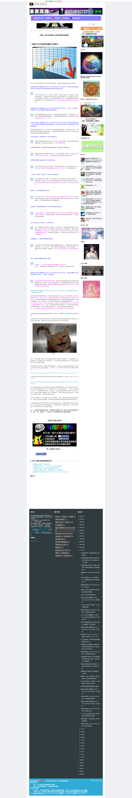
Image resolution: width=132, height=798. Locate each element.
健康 (72, 516)
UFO (36, 528)
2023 (81, 524)
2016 (81, 544)
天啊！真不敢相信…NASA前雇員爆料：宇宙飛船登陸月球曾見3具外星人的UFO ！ (90, 580)
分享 (41, 454)
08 (81, 737)
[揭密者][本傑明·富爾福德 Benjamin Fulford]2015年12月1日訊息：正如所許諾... (90, 703)
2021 (81, 530)
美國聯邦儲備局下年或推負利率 (41, 464)
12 (81, 550)
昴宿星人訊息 (60, 539)
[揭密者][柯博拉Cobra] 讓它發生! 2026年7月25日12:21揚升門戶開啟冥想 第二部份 (94, 180)
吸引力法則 (59, 522)
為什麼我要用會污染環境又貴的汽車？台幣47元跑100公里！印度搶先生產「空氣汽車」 (90, 560)
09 (81, 734)
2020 (81, 533)
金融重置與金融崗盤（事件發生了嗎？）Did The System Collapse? (51, 471)
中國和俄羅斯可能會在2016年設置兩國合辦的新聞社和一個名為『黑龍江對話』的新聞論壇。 (90, 659)
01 (81, 757)
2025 (81, 519)
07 (81, 740)
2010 (81, 771)
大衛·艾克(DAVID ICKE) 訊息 (64, 533)
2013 (81, 762)
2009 (81, 774)
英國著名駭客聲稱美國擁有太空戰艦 (89, 686)
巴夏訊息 (68, 536)
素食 (58, 553)
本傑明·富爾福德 (90, 120)
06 (81, 743)
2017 (81, 541)
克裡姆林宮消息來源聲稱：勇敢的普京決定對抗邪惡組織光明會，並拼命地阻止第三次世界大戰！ (90, 647)
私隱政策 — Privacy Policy (65, 793)
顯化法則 (68, 555)
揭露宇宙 (97, 120)
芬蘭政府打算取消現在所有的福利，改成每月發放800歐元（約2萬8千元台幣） (90, 666)
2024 (81, 521)
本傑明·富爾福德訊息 (62, 542)
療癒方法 (59, 547)
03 (81, 751)
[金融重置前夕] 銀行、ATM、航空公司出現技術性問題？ (48, 466)
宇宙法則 (59, 536)
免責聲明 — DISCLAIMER (79, 793)
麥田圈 (40, 528)
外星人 (68, 522)
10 (81, 731)
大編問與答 (59, 525)
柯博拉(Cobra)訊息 (61, 544)
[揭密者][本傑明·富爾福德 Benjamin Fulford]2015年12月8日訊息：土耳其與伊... (90, 691)
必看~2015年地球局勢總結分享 (88, 594)
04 (81, 748)
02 (81, 754)
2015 (81, 547)
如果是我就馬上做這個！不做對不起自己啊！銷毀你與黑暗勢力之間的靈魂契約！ (90, 567)
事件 (40, 532)
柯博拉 (83, 120)
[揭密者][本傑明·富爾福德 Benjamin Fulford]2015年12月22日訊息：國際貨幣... (90, 600)
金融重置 (67, 313)
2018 (81, 538)
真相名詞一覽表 (34, 541)
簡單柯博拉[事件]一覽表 (91, 33)
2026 (81, 516)
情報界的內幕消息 (42, 529)
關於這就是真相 (76, 18)
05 (81, 745)
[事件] (83, 33)
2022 (81, 527)
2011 (81, 768)
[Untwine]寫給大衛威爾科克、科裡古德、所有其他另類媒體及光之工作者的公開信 (90, 617)
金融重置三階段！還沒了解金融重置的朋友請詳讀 (46, 468)
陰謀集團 (45, 528)
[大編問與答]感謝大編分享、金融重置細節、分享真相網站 (48, 470)
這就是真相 (35, 793)
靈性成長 (59, 555)
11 (81, 728)
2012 (81, 765)
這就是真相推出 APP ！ (91, 185)
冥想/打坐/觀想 (60, 519)
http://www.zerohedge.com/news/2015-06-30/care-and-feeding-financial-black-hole (54, 373)
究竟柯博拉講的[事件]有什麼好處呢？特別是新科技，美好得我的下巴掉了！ (94, 174)
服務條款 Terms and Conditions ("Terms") (48, 793)
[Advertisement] (55, 492)
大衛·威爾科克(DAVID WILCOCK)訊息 (65, 528)
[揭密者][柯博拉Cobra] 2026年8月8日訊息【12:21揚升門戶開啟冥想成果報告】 (94, 168)
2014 (81, 759)
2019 (81, 536)
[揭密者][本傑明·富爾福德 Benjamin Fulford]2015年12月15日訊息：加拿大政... (90, 629)
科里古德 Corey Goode (62, 550)
